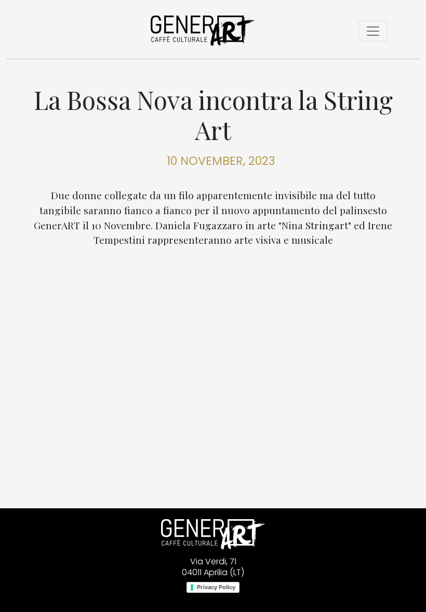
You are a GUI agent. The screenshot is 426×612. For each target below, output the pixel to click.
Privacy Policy (216, 587)
